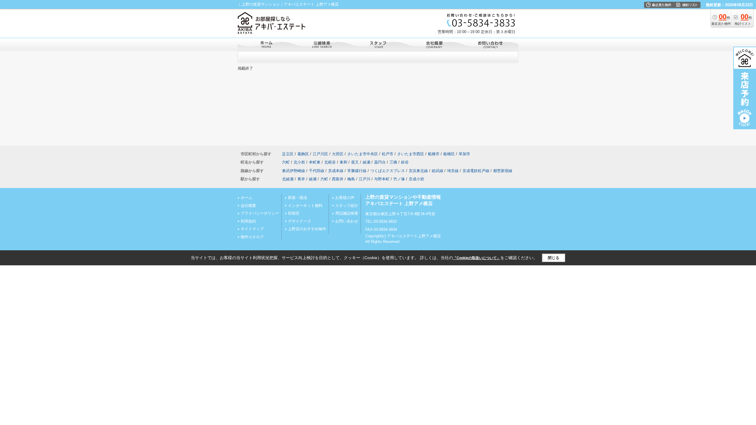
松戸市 (387, 154)
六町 (286, 162)
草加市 (464, 154)
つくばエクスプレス (387, 171)
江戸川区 (320, 154)
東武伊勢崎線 (293, 171)
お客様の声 (344, 197)
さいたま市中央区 (362, 154)
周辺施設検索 (346, 213)
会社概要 (248, 205)
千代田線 (316, 171)
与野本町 (382, 179)
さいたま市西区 (410, 154)
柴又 (355, 162)
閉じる (553, 258)
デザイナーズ (299, 221)
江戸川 (364, 179)
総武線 (437, 171)
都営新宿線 (502, 171)
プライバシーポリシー (260, 213)
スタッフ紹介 (346, 205)
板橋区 (449, 154)
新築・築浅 (297, 197)
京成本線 (335, 171)
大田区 (337, 154)
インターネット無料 (305, 205)
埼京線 (453, 171)
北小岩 (299, 162)
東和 (343, 162)
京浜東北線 (418, 171)
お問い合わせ (346, 221)
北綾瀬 (288, 179)
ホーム (246, 197)
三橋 (393, 162)
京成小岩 (416, 179)
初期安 (293, 213)
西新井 (337, 179)
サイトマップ (252, 229)
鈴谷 (405, 162)
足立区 (288, 154)
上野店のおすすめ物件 (307, 229)
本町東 (314, 162)
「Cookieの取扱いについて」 (476, 258)
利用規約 (248, 221)
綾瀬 (366, 162)
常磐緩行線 (356, 171)
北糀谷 (330, 162)
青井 (301, 179)
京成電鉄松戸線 (475, 171)
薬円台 (380, 162)
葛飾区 (303, 154)
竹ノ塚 (399, 179)
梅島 (351, 179)
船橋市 (433, 154)
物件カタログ (252, 237)
